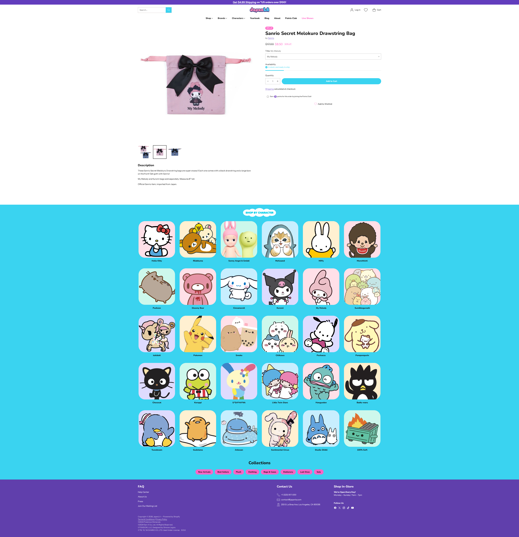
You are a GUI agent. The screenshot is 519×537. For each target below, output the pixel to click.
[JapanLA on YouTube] (352, 508)
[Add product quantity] (277, 81)
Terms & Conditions (146, 519)
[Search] (169, 10)
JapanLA (157, 516)
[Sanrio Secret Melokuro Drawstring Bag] (196, 85)
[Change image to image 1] (144, 152)
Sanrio (271, 38)
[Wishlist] (365, 10)
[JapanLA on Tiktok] (348, 508)
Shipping (269, 89)
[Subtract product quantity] (267, 81)
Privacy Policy (161, 519)
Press (140, 501)
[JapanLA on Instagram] (343, 508)
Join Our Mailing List (147, 506)
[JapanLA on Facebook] (335, 508)
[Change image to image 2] (160, 152)
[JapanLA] (259, 10)
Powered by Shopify (171, 516)
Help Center (143, 492)
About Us (142, 496)
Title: (273, 51)
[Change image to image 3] (175, 152)
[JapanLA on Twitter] (339, 508)
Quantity (269, 75)
